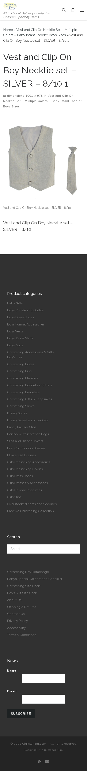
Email (12, 691)
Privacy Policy (17, 621)
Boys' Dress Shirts (20, 338)
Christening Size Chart (24, 586)
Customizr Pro (53, 749)
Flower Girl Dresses (21, 455)
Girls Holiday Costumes (24, 490)
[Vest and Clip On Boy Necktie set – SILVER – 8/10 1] (43, 159)
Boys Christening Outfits (25, 310)
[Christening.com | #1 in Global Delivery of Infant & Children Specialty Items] (10, 6)
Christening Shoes (20, 406)
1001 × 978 (33, 95)
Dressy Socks (17, 413)
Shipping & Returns (21, 607)
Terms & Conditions (21, 635)
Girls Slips (14, 497)
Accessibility (16, 628)
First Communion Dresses (26, 448)
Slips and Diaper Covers (25, 441)
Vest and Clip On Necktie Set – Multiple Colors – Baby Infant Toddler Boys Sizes (42, 101)
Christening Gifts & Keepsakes (29, 399)
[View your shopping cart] (72, 10)
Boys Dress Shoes (20, 317)
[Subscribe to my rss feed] (39, 762)
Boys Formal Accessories (26, 324)
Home (8, 30)
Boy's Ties (14, 357)
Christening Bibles (20, 364)
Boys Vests (15, 331)
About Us (14, 600)
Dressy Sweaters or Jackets (27, 420)
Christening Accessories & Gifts (30, 352)
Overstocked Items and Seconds (32, 504)
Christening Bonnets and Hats (29, 385)
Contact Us (15, 614)
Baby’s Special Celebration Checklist (34, 579)
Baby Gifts (15, 303)
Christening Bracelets (23, 392)
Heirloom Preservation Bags (28, 434)
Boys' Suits (15, 345)
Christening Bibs (19, 371)
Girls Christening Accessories (28, 462)
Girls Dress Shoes (20, 476)
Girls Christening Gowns (25, 469)
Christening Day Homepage (28, 572)
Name (11, 670)
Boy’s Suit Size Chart (22, 593)
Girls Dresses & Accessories (27, 483)
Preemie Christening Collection (30, 511)
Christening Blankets (22, 378)
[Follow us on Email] (47, 762)
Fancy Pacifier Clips (21, 427)
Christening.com (34, 743)
